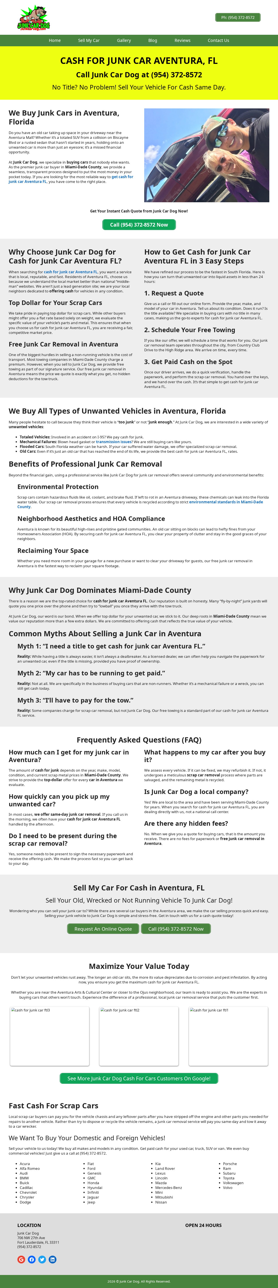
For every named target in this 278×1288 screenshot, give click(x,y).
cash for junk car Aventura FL (71, 271)
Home (55, 40)
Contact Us (218, 40)
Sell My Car (89, 40)
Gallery (124, 40)
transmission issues (113, 441)
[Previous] (18, 1036)
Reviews (182, 40)
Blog (152, 40)
